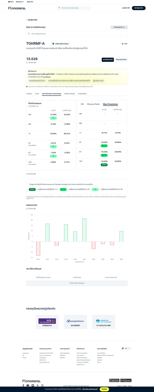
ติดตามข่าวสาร (121, 59)
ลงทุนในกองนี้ (108, 59)
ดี (53, 118)
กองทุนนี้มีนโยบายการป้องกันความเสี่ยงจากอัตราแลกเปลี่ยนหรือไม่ (69, 81)
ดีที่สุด (104, 165)
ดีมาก (104, 146)
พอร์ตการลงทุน (69, 94)
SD (82, 104)
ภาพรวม (29, 94)
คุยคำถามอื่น (99, 81)
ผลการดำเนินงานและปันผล (51, 94)
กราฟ (37, 94)
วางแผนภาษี (118, 27)
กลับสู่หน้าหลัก (32, 20)
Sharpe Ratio (93, 104)
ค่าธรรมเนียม (82, 94)
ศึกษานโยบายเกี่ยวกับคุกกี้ (89, 389)
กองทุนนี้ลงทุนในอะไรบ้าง (37, 81)
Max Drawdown (110, 104)
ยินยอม (104, 389)
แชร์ (125, 44)
